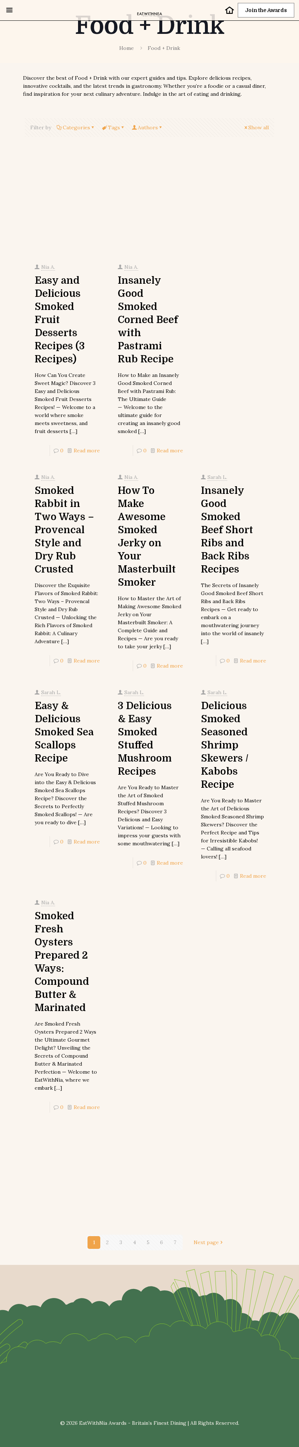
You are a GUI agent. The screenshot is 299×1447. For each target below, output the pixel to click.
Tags (114, 127)
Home (126, 48)
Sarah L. (217, 477)
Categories (76, 127)
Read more (87, 450)
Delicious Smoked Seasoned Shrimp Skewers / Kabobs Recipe (225, 745)
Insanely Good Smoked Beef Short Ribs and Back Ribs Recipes (227, 530)
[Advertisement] (149, 202)
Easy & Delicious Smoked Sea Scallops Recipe (64, 732)
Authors (148, 127)
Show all (258, 127)
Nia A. (48, 267)
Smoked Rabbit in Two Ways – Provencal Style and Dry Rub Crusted (64, 530)
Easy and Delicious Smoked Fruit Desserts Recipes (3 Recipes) (60, 320)
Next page (206, 1242)
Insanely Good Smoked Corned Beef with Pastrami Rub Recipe (148, 320)
